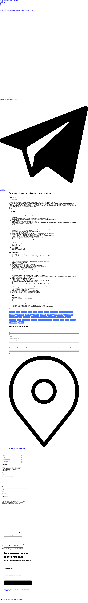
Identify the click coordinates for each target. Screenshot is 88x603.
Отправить (5, 464)
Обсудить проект (13, 545)
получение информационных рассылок (61, 347)
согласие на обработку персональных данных (41, 347)
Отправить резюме (44, 350)
